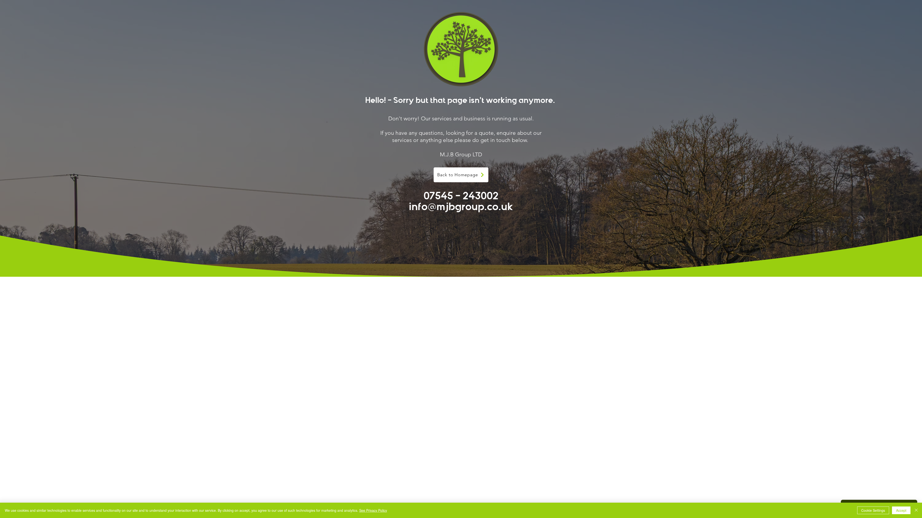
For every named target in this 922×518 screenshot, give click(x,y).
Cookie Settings (873, 510)
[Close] (916, 510)
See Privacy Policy (373, 510)
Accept (901, 510)
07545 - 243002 (461, 196)
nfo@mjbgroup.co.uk (462, 206)
